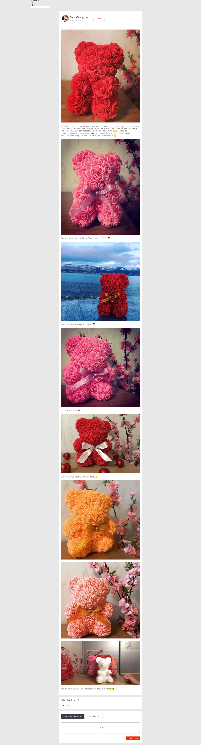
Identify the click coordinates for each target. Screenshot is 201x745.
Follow (99, 18)
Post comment (133, 738)
